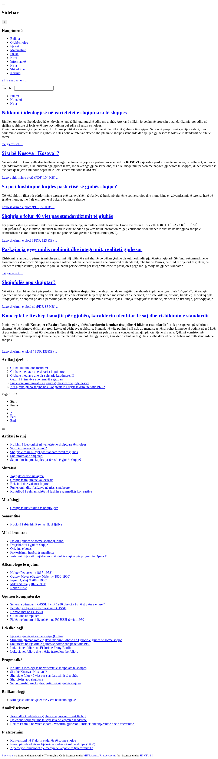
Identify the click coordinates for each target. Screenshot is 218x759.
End (13, 420)
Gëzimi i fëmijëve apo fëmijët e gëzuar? (36, 379)
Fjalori (14, 46)
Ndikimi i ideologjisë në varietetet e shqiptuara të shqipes (64, 112)
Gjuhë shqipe (19, 42)
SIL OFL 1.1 (146, 755)
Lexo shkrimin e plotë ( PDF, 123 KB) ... (29, 240)
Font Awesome (107, 755)
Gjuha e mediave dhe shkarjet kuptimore (37, 371)
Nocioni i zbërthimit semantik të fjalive (36, 524)
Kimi (13, 58)
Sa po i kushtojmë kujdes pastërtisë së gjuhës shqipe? (59, 186)
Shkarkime (17, 69)
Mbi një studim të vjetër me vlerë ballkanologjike (43, 700)
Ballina (15, 38)
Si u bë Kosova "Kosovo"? (30, 153)
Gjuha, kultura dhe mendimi (29, 368)
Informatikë (18, 61)
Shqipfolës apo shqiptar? (29, 282)
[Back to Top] (3, 429)
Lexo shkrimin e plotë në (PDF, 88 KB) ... (30, 306)
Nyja (13, 65)
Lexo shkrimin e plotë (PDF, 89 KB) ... (28, 207)
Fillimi (14, 96)
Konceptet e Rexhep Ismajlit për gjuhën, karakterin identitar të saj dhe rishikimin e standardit (105, 315)
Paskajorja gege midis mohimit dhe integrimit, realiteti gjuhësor (72, 249)
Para (13, 417)
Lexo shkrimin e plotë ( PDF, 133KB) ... (29, 351)
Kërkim (15, 73)
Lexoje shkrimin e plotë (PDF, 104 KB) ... (30, 177)
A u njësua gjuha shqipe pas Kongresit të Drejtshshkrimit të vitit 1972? (57, 387)
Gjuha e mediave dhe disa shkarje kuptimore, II (42, 375)
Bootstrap (7, 755)
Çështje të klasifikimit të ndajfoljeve (34, 508)
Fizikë (14, 54)
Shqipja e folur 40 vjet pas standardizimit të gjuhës (57, 216)
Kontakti (16, 99)
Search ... (8, 88)
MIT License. (91, 755)
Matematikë (18, 50)
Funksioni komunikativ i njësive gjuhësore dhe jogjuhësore (49, 383)
